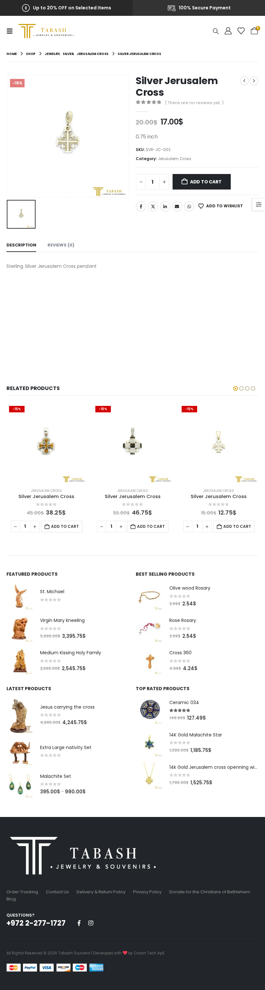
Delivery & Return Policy (101, 892)
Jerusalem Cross (174, 158)
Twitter (153, 206)
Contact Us (57, 892)
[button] (11, 31)
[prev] (244, 80)
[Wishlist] (241, 31)
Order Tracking (22, 892)
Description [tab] (21, 245)
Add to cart (206, 182)
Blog (11, 899)
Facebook (141, 206)
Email (177, 206)
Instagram (91, 923)
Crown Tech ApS (149, 953)
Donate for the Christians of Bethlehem (209, 892)
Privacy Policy (147, 892)
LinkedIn (165, 206)
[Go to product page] (20, 596)
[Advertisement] (132, 319)
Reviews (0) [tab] (61, 245)
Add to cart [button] (65, 526)
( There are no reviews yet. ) (194, 103)
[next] (254, 80)
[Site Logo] (47, 31)
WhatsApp (189, 206)
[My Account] (228, 31)
